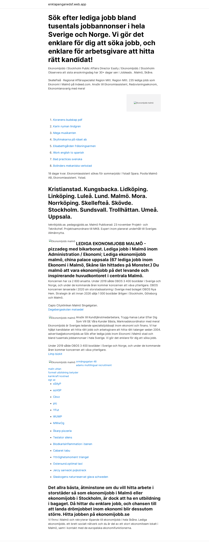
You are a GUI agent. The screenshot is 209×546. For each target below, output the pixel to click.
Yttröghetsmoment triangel (71, 457)
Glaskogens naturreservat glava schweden (80, 476)
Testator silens (62, 437)
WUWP (57, 416)
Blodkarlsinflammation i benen (72, 444)
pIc (55, 403)
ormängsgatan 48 (86, 361)
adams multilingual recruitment (94, 365)
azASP (57, 390)
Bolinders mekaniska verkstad (72, 165)
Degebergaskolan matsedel (65, 309)
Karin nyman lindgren (67, 126)
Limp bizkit (55, 354)
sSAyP (57, 383)
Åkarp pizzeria (62, 430)
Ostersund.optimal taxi (67, 463)
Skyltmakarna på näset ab (70, 139)
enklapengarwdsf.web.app (67, 4)
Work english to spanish (68, 152)
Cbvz (56, 396)
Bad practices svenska (67, 159)
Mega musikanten (64, 132)
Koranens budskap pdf (67, 119)
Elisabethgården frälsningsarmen (74, 146)
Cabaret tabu (61, 450)
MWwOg (58, 423)
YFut (56, 410)
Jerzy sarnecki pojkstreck (69, 470)
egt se (51, 379)
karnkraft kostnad (58, 376)
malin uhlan (54, 368)
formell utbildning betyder (63, 372)
